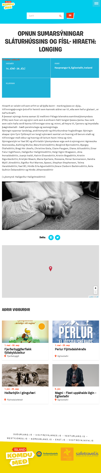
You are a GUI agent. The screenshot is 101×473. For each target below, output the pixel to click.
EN (70, 15)
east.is (60, 440)
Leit (31, 16)
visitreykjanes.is (48, 435)
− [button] (95, 292)
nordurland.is (41, 439)
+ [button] (95, 288)
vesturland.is (75, 436)
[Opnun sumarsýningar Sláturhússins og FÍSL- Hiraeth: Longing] (50, 268)
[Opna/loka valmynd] (96, 3)
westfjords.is (17, 438)
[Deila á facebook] (51, 237)
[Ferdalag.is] (8, 5)
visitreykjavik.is (81, 440)
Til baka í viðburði (11, 60)
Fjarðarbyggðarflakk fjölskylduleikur (17, 351)
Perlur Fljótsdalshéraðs (70, 349)
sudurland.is (22, 434)
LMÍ (97, 297)
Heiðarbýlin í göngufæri (19, 393)
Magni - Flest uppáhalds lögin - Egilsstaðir (75, 395)
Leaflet (91, 297)
